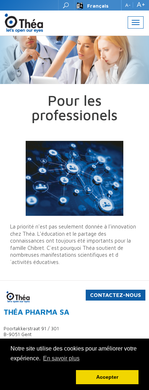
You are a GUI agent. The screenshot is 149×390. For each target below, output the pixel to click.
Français (97, 5)
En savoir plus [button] (61, 358)
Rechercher (66, 5)
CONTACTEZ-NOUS (115, 295)
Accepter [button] (107, 377)
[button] (41, 377)
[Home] (24, 23)
